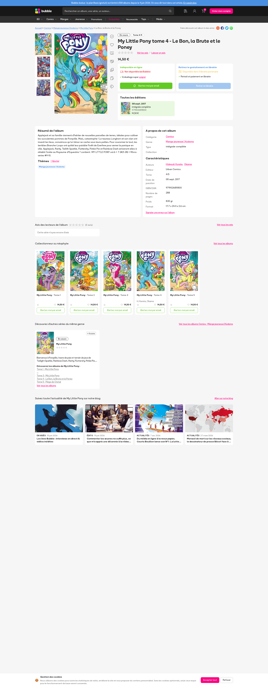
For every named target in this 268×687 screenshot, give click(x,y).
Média (159, 19)
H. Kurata (141, 301)
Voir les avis (142, 52)
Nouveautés (132, 19)
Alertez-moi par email (148, 85)
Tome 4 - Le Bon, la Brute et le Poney (54, 378)
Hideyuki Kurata (174, 164)
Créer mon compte (221, 11)
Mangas (64, 19)
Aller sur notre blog (224, 398)
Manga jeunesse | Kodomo (65, 28)
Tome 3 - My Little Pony (48, 375)
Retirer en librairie (204, 86)
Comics (50, 19)
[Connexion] (194, 11)
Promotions (96, 19)
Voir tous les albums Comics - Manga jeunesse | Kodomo (206, 324)
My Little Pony (86, 28)
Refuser (227, 680)
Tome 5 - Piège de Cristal (49, 382)
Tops (143, 19)
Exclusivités (114, 19)
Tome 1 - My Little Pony (48, 369)
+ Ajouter (55, 161)
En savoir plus (190, 3)
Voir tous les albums (223, 243)
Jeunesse (80, 19)
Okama (188, 164)
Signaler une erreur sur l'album (160, 212)
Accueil (38, 28)
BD (38, 19)
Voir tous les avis (225, 224)
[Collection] (185, 11)
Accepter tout (210, 680)
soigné (142, 77)
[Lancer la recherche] (170, 11)
